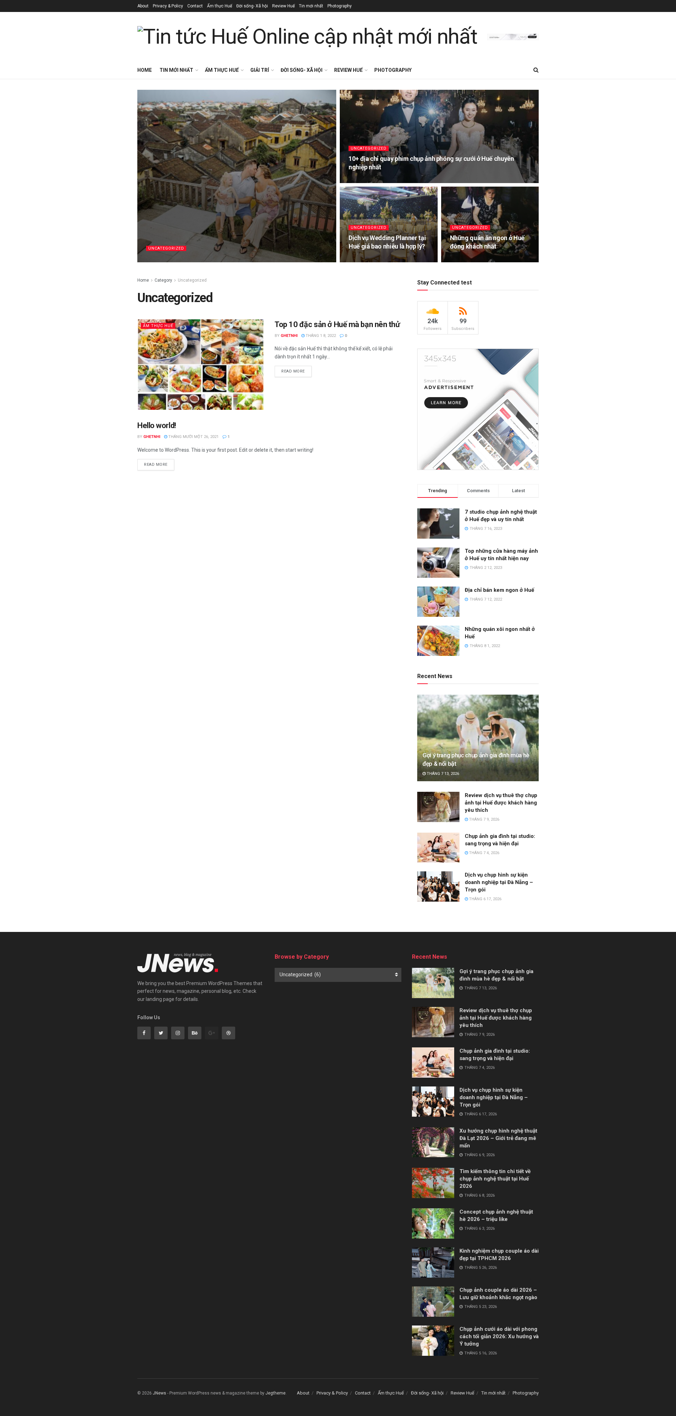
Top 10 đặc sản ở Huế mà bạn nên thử (337, 324)
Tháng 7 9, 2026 (483, 819)
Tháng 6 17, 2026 (484, 899)
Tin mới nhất (311, 6)
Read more (293, 371)
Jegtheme (275, 1393)
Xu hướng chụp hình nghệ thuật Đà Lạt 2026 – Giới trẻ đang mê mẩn (498, 1138)
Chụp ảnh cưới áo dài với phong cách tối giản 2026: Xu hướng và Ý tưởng (499, 1336)
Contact (195, 6)
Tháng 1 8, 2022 (320, 335)
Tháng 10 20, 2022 (369, 180)
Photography (339, 6)
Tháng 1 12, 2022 (470, 260)
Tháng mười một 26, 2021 (193, 436)
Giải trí (259, 70)
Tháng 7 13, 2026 (442, 773)
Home (144, 70)
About (143, 6)
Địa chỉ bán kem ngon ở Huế (499, 590)
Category (163, 280)
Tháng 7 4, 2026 (483, 853)
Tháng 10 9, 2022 (368, 260)
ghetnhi (289, 335)
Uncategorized (166, 248)
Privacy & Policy (168, 6)
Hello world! (156, 425)
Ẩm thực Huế (219, 6)
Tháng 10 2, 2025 (201, 260)
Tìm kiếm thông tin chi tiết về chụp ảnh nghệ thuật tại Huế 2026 (495, 1178)
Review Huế (283, 6)
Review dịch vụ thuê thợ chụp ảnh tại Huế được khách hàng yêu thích (501, 802)
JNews (159, 1393)
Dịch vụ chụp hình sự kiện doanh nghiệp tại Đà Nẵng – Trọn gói (499, 882)
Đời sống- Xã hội (252, 6)
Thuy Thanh (164, 260)
